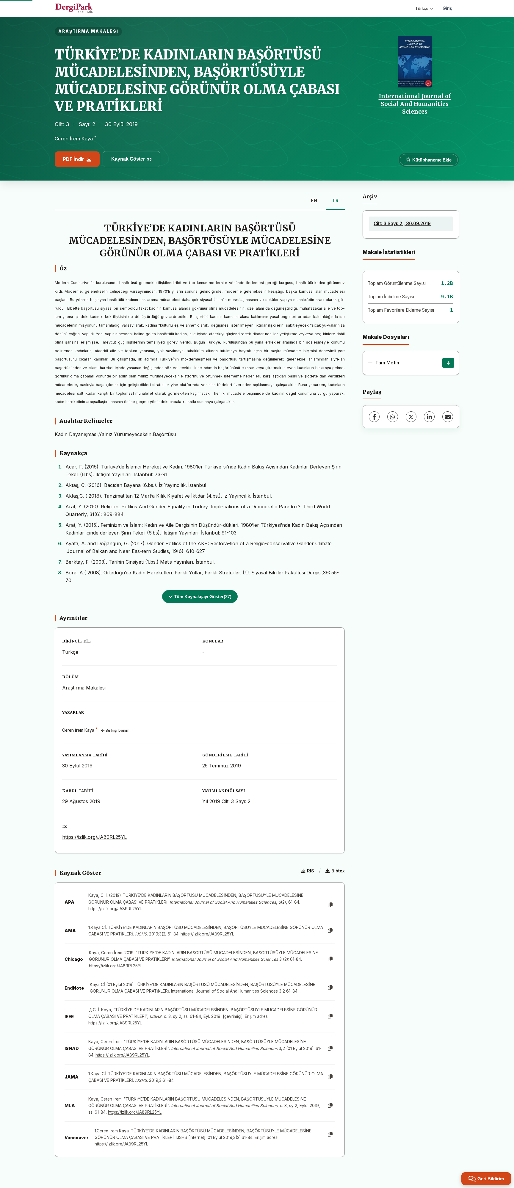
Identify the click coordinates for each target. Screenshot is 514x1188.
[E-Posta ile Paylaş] (447, 416)
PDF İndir (73, 159)
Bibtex (338, 870)
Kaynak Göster (128, 159)
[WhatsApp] (392, 416)
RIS (310, 870)
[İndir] (448, 363)
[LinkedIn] (429, 416)
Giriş (447, 8)
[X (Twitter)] (411, 416)
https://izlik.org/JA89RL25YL (94, 837)
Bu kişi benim (116, 730)
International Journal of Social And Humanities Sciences (415, 104)
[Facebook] (374, 416)
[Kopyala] (330, 905)
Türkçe (421, 8)
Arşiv (370, 196)
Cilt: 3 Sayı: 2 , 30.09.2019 (402, 223)
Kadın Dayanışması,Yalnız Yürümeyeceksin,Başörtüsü (115, 434)
